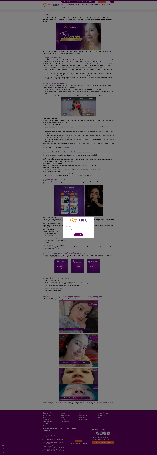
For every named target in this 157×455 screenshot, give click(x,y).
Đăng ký (78, 234)
